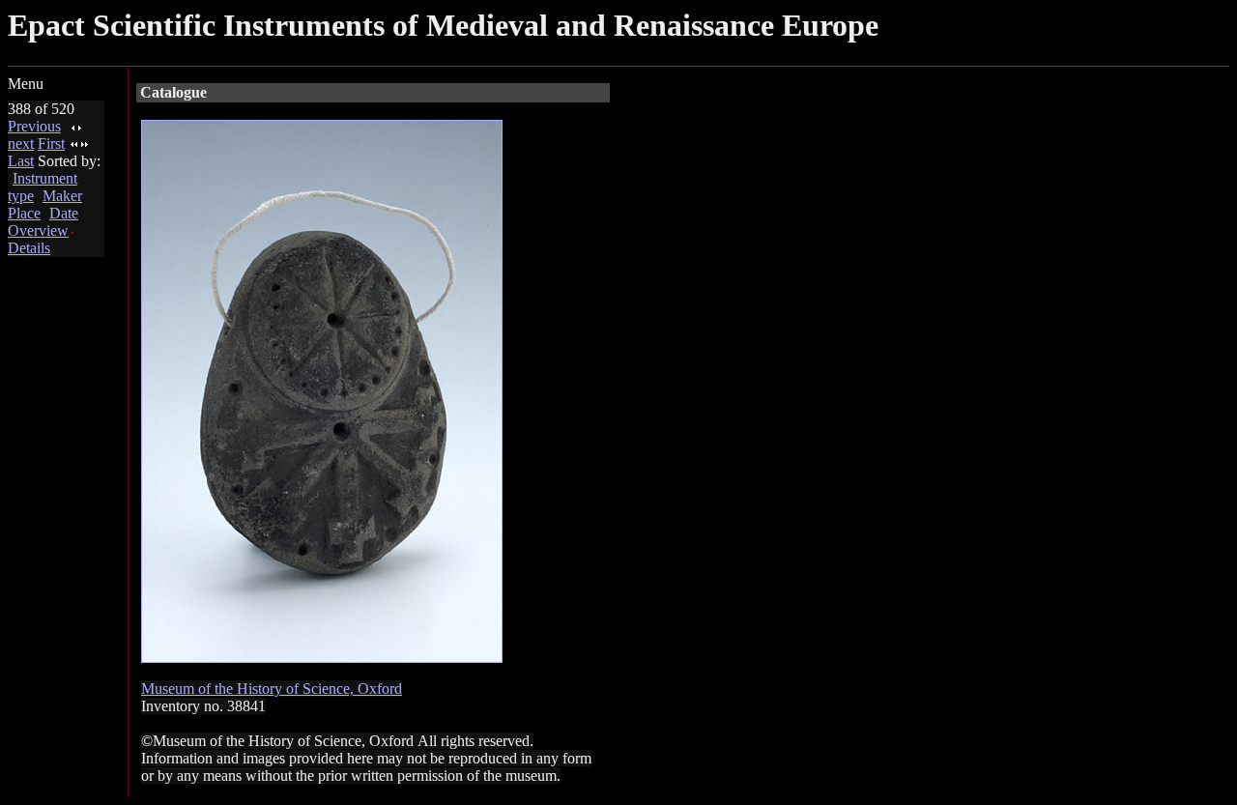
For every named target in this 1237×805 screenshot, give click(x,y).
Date (63, 213)
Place (24, 213)
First (51, 143)
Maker (62, 195)
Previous (34, 126)
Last (21, 161)
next (21, 143)
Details (29, 248)
